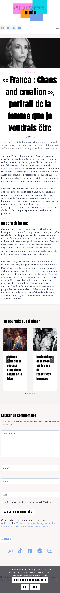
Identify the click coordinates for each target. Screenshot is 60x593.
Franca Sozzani (49, 274)
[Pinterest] (8, 27)
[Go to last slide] (8, 359)
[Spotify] (13, 27)
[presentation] (15, 339)
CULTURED (30, 72)
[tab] (25, 393)
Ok (24, 587)
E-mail (7, 482)
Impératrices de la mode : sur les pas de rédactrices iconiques (44, 368)
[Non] (56, 579)
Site (4, 495)
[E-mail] (19, 27)
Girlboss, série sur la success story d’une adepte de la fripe (14, 368)
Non (35, 587)
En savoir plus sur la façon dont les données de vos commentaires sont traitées (28, 524)
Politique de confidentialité (30, 580)
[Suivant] (52, 359)
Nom (5, 468)
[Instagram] (2, 27)
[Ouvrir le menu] (57, 28)
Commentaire (10, 433)
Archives (6, 539)
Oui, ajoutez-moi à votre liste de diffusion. (27, 502)
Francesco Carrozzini (13, 169)
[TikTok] (20, 551)
